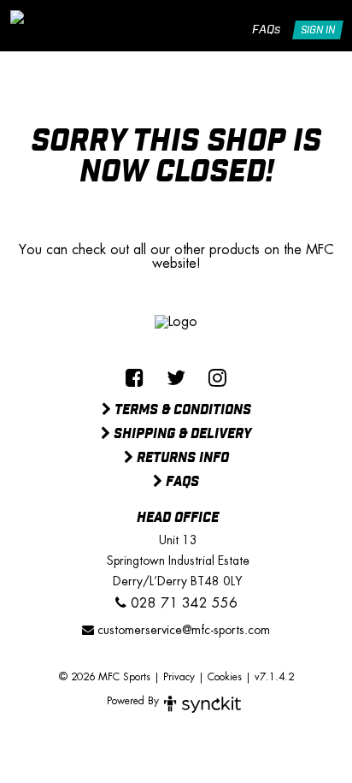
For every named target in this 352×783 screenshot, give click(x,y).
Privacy (179, 677)
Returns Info (181, 458)
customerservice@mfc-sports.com (182, 630)
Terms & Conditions (181, 410)
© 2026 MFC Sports (104, 677)
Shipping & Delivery (180, 434)
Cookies (225, 677)
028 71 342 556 (182, 603)
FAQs (266, 30)
